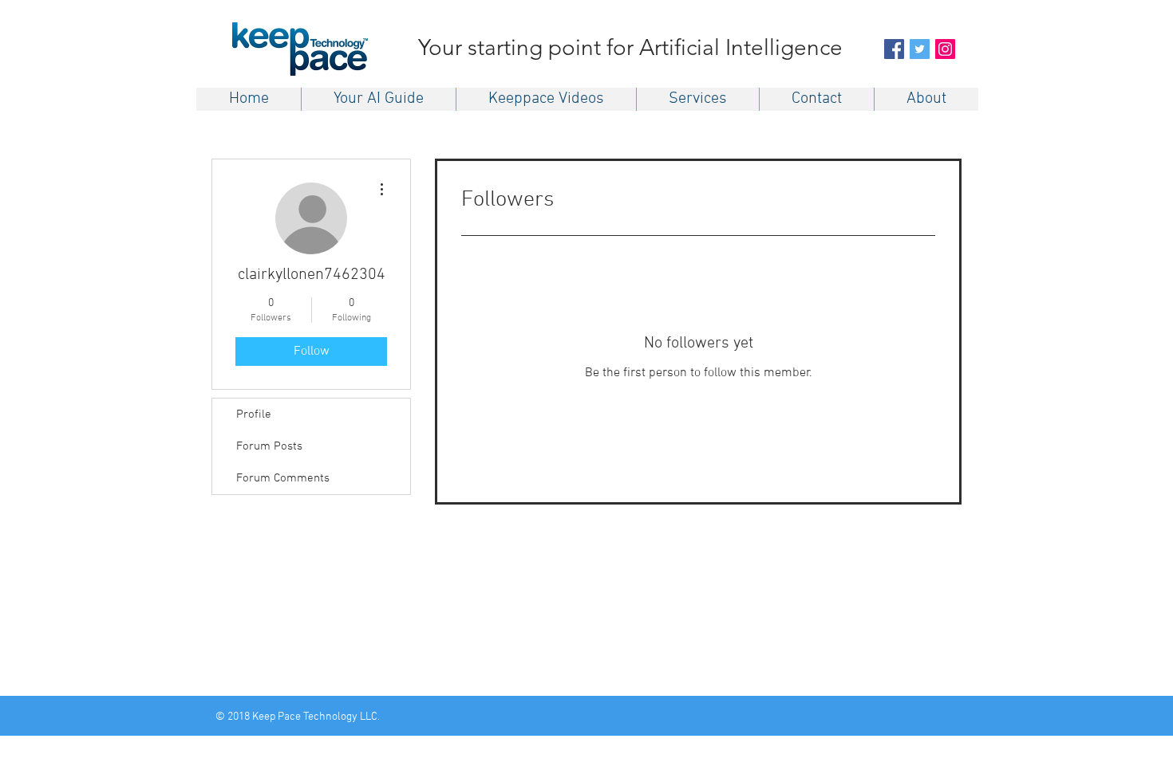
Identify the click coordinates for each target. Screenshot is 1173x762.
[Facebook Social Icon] (894, 49)
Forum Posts (269, 446)
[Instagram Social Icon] (945, 49)
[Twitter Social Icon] (920, 49)
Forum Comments (283, 478)
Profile (253, 414)
